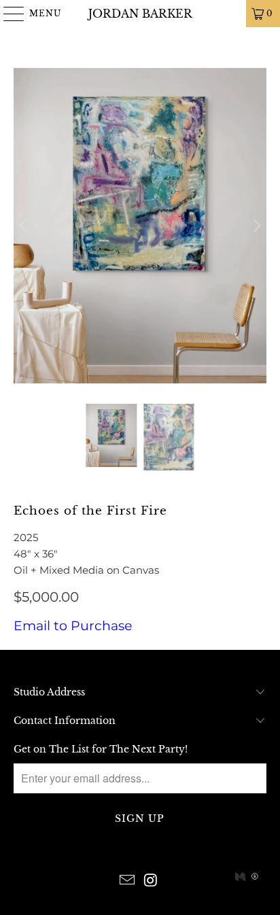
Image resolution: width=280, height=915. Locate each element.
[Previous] (24, 225)
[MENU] (8, 13)
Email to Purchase (73, 625)
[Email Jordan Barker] (128, 881)
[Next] (256, 225)
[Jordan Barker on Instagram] (151, 881)
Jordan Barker (140, 13)
